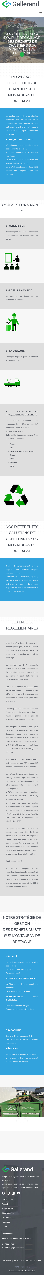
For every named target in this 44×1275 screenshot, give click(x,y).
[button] (18, 1121)
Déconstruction (8, 1213)
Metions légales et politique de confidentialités (22, 1261)
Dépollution (6, 1217)
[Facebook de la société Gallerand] (3, 1194)
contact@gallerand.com (14, 1248)
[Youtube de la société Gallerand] (18, 1194)
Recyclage (6, 1222)
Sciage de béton (8, 1208)
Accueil (5, 1204)
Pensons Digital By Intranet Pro (22, 1270)
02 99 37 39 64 (10, 1244)
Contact (5, 1226)
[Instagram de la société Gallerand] (8, 1194)
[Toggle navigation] (40, 12)
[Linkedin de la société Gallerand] (13, 1194)
